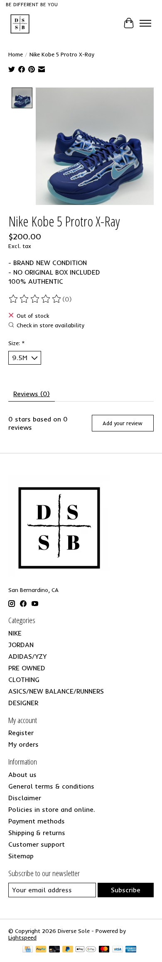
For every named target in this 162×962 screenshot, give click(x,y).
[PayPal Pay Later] (67, 950)
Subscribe (125, 890)
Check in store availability (50, 325)
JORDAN (21, 645)
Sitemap (21, 856)
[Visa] (117, 950)
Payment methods (36, 821)
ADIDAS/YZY (27, 656)
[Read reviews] (35, 299)
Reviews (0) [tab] (31, 394)
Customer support (36, 844)
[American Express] (130, 950)
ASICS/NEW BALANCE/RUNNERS (56, 691)
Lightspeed (22, 937)
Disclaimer (24, 798)
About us (22, 774)
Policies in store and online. (51, 809)
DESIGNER (23, 703)
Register (21, 732)
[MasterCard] (104, 950)
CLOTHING (23, 679)
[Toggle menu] (145, 23)
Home (15, 54)
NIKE (15, 633)
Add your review (122, 423)
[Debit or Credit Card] (54, 950)
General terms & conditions (51, 786)
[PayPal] (41, 950)
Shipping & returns (36, 832)
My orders (23, 744)
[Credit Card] (27, 950)
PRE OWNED (26, 668)
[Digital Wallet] (86, 950)
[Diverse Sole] (20, 23)
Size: (16, 343)
